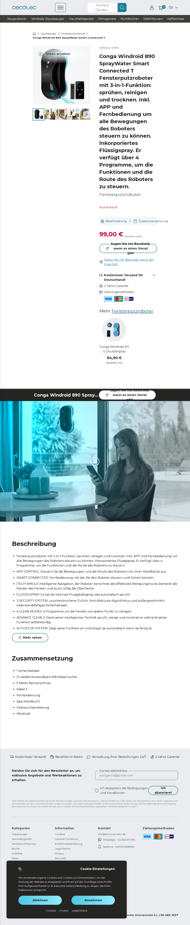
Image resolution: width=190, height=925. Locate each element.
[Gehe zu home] (34, 33)
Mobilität (17, 853)
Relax (15, 858)
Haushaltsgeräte (22, 838)
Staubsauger (19, 834)
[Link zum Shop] (24, 7)
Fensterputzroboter (132, 311)
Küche (16, 848)
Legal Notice (62, 848)
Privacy (59, 853)
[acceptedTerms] (96, 790)
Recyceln (60, 858)
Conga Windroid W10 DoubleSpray (114, 349)
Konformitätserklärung (68, 843)
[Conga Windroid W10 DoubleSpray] (114, 329)
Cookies (60, 834)
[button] (86, 114)
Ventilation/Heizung (23, 843)
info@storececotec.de (112, 834)
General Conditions (66, 838)
